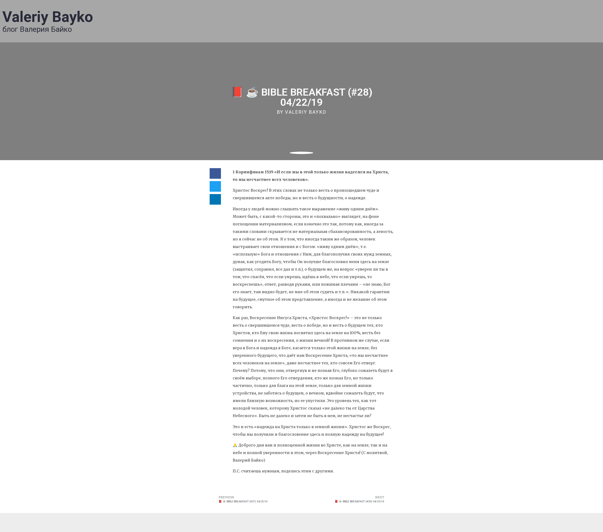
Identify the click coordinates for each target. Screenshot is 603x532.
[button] (215, 173)
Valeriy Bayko (47, 16)
